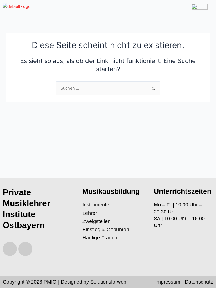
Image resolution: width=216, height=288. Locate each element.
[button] (115, 8)
